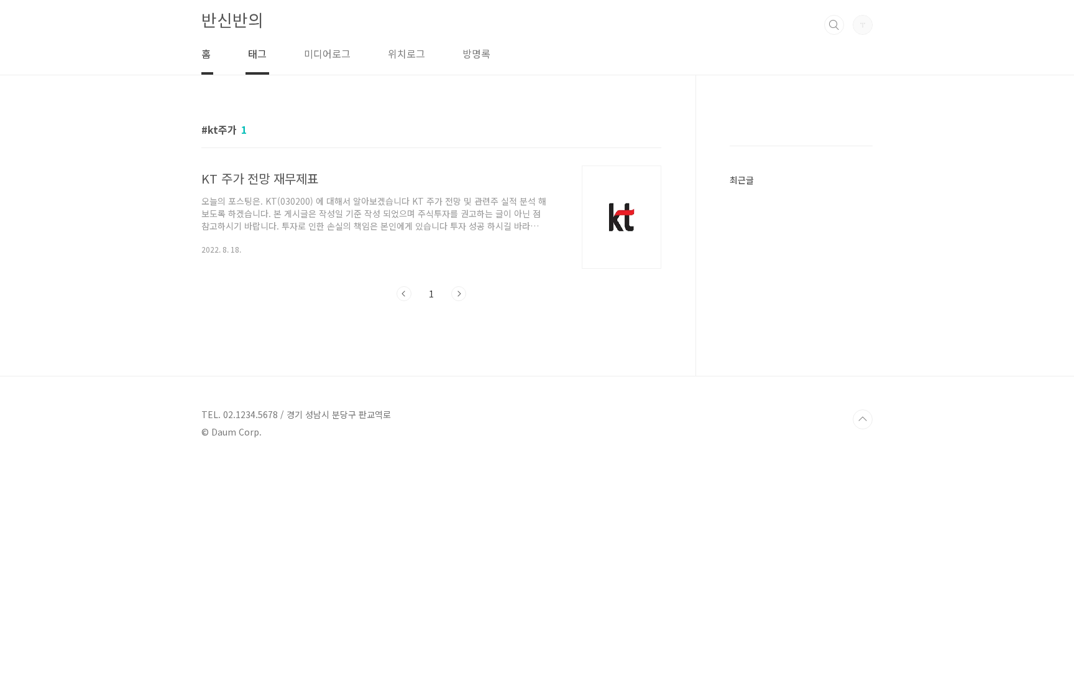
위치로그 (406, 53)
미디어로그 (327, 53)
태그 (257, 53)
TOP (863, 419)
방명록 (476, 53)
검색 (834, 25)
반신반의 (232, 19)
